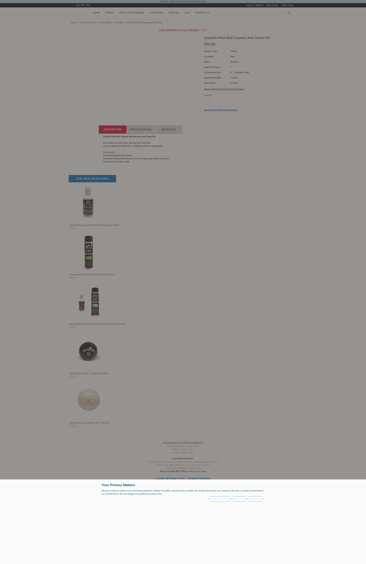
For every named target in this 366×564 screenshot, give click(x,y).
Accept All (255, 499)
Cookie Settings (220, 499)
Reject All (239, 499)
